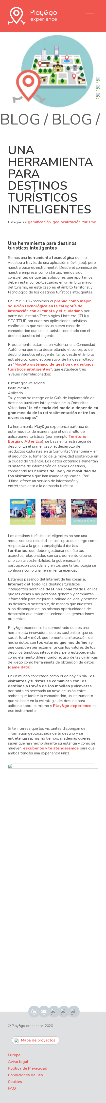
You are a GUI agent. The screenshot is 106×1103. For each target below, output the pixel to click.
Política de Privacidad (27, 1068)
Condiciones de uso (25, 1075)
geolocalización (67, 222)
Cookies (15, 1081)
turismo (89, 222)
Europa (14, 1055)
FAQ (12, 1088)
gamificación (39, 222)
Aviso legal (18, 1061)
